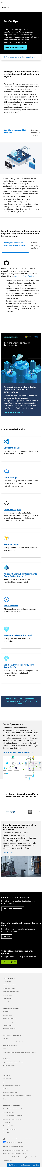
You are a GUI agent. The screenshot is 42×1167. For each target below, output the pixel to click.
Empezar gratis (9, 962)
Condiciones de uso (8, 1153)
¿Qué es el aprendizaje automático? (12, 1115)
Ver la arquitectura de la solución (17, 752)
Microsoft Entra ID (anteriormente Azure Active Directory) (20, 575)
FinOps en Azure (7, 1025)
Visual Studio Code (13, 447)
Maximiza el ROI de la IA (9, 1028)
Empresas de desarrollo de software (13, 1062)
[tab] (15, 132)
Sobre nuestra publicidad (10, 1157)
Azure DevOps (28, 276)
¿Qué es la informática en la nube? (12, 1109)
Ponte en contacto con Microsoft (12, 1150)
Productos (5, 1011)
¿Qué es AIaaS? (7, 1122)
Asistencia (5, 1048)
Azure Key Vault (11, 544)
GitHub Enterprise (12, 509)
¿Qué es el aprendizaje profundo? (12, 1119)
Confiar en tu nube (8, 995)
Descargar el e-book (12, 412)
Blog (4, 1082)
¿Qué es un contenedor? (9, 1129)
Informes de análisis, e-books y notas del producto (17, 1095)
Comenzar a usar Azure (9, 985)
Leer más (7, 936)
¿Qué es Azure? (7, 981)
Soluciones (6, 1038)
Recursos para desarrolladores (11, 1085)
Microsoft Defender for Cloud (18, 635)
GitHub (18, 276)
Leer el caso (7, 852)
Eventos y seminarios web (10, 1092)
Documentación (7, 1078)
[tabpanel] (21, 180)
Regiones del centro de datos (11, 991)
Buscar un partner (8, 1069)
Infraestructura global (9, 988)
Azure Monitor (11, 605)
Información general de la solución (18, 57)
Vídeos (4, 1099)
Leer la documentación (15, 47)
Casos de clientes (7, 1002)
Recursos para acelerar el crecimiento (13, 1042)
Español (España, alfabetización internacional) (18, 1139)
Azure (4, 7)
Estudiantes (6, 1089)
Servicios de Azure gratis (9, 1018)
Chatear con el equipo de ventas (25, 1165)
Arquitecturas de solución (10, 1045)
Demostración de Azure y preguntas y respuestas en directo (19, 1052)
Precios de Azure (7, 1015)
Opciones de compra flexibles (11, 1022)
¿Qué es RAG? (6, 1132)
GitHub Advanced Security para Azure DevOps (19, 666)
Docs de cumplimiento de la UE (27, 1157)
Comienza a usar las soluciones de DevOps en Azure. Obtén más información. (19, 701)
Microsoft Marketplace (9, 1065)
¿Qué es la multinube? (9, 1112)
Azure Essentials (7, 998)
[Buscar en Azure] (2, 2)
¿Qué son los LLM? (8, 1126)
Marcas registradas (20, 1153)
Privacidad (25, 1150)
